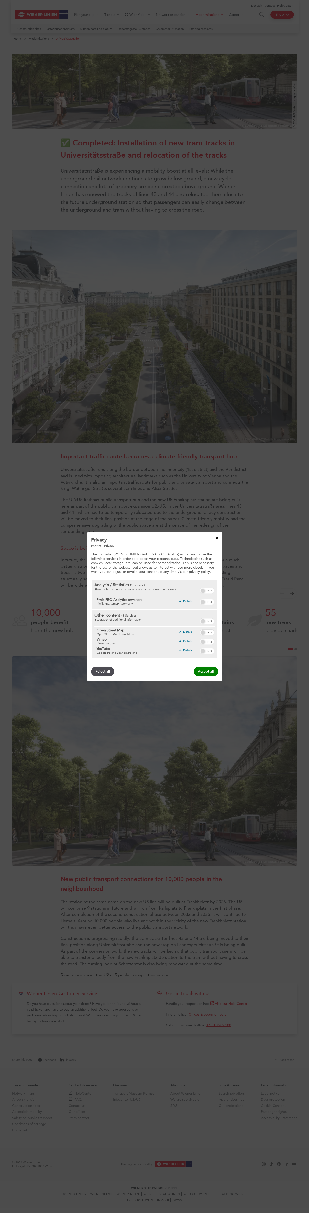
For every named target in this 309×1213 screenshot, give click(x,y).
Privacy (109, 545)
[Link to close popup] (217, 538)
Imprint (96, 545)
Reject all (102, 671)
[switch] (207, 590)
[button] (203, 591)
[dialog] (154, 606)
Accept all (206, 671)
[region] (154, 619)
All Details (185, 601)
